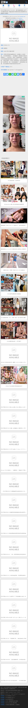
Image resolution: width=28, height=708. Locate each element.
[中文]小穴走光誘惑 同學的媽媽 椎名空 (14, 386)
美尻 (13, 51)
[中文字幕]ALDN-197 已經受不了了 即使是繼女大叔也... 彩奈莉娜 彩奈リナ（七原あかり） (14, 596)
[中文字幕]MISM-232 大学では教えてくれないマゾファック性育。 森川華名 (14, 449)
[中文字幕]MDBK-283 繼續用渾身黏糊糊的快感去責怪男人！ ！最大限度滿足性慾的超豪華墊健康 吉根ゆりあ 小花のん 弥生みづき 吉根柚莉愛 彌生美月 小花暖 (14, 512)
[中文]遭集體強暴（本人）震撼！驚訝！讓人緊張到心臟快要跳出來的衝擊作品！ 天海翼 (14, 317)
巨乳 (7, 51)
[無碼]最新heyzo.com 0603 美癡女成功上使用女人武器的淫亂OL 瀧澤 (14, 249)
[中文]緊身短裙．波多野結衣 (14, 180)
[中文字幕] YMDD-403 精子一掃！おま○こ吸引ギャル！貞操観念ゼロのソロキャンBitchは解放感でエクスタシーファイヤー (14, 617)
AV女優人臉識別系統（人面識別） (12, 704)
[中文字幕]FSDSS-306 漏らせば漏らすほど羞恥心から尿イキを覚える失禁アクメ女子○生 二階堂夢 (14, 407)
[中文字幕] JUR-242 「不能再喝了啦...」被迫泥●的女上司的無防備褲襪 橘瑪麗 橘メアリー (14, 638)
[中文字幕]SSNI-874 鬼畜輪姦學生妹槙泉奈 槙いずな (14, 491)
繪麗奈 (5, 48)
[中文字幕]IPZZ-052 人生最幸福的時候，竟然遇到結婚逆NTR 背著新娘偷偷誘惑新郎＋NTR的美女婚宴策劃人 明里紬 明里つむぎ (14, 575)
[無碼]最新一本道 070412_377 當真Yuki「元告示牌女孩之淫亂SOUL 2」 (14, 225)
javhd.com (22, 16)
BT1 (11, 66)
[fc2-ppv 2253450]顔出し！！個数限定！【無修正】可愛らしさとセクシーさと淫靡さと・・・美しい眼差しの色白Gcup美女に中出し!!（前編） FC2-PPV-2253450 (14, 470)
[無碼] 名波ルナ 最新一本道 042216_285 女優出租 (14, 270)
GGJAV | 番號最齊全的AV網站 (11, 701)
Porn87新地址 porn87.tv (10, 695)
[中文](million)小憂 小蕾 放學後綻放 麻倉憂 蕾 (14, 204)
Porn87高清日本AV (9, 699)
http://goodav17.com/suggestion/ (15, 69)
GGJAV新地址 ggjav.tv (10, 697)
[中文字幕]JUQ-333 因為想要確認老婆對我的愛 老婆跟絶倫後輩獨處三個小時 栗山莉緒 (14, 533)
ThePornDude (15, 20)
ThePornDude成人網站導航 (11, 702)
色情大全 (21, 20)
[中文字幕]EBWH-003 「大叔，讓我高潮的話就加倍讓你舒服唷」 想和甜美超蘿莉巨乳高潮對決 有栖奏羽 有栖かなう (14, 554)
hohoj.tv (20, 18)
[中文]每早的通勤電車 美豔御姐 (14, 293)
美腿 (10, 51)
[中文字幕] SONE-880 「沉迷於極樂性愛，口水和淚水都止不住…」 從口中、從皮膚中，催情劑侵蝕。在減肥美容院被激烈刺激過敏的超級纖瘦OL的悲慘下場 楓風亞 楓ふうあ (14, 659)
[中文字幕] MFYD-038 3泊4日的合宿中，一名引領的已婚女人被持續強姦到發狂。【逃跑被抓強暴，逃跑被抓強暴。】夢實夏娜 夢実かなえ (14, 680)
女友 (5, 51)
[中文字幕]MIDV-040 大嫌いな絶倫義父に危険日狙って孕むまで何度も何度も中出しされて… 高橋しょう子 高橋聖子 (14, 428)
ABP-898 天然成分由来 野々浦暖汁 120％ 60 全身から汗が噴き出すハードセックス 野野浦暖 (14, 362)
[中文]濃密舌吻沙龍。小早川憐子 (14, 341)
